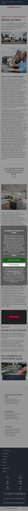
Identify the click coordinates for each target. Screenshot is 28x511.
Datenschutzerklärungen (13, 271)
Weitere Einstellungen (14, 264)
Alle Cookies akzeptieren (14, 260)
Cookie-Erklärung (17, 273)
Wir (5, 235)
